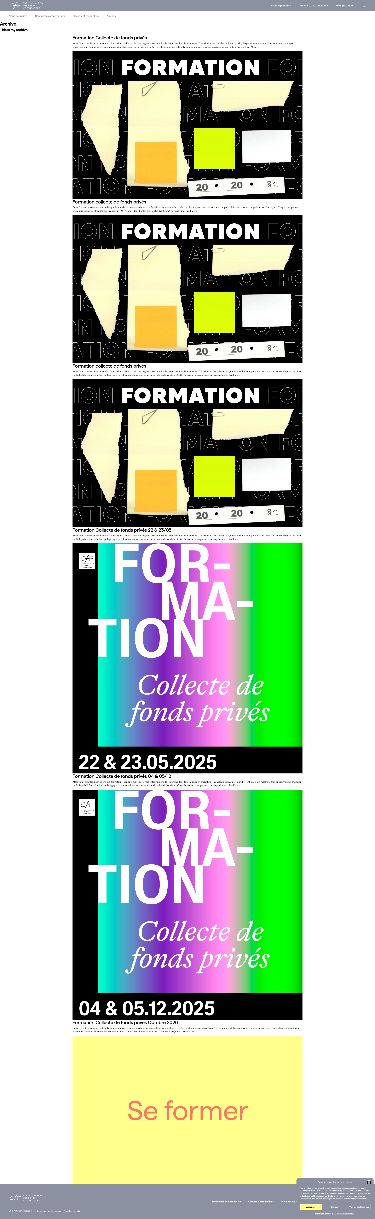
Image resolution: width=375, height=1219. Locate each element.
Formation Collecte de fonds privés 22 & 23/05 (122, 530)
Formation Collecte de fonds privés (110, 38)
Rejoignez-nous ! (345, 5)
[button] (369, 1182)
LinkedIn (76, 1211)
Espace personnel (281, 5)
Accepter (310, 1207)
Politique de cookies (323, 1214)
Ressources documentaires (226, 1201)
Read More (250, 47)
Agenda (111, 15)
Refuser (335, 1207)
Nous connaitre (18, 15)
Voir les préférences (359, 1207)
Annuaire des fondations (313, 5)
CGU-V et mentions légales (343, 1214)
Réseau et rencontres (86, 15)
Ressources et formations (50, 15)
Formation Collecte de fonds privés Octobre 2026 (125, 1022)
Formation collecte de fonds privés (109, 202)
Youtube (67, 1211)
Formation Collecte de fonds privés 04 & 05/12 (122, 776)
